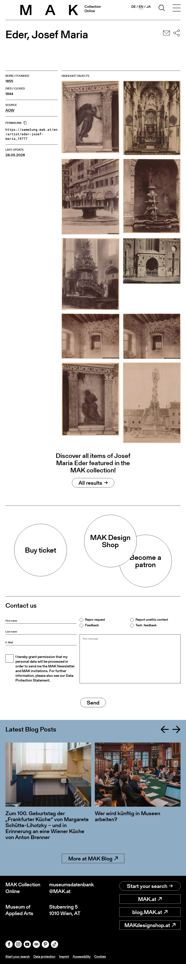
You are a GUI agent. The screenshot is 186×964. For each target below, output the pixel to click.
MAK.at (147, 899)
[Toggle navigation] (177, 8)
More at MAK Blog (90, 858)
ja (148, 7)
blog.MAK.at (147, 912)
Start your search (147, 886)
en (141, 7)
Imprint (64, 956)
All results (90, 483)
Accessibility (82, 956)
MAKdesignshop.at (147, 925)
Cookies (100, 956)
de (133, 7)
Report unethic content (152, 619)
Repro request (95, 619)
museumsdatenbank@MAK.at (71, 887)
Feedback (92, 625)
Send (93, 702)
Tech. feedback (146, 625)
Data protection (44, 956)
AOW (9, 110)
